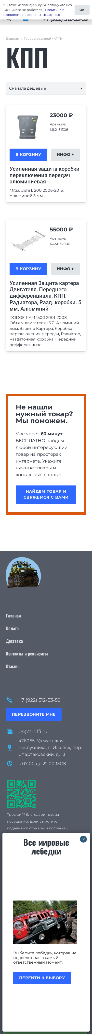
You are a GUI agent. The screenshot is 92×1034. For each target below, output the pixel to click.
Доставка (14, 641)
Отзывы (13, 666)
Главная (12, 38)
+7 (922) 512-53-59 (39, 700)
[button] (28, 155)
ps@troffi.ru (32, 731)
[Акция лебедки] (46, 922)
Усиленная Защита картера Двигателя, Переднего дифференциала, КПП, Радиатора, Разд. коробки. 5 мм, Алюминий (45, 296)
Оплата (12, 628)
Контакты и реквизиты (27, 653)
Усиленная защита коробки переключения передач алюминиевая (44, 175)
